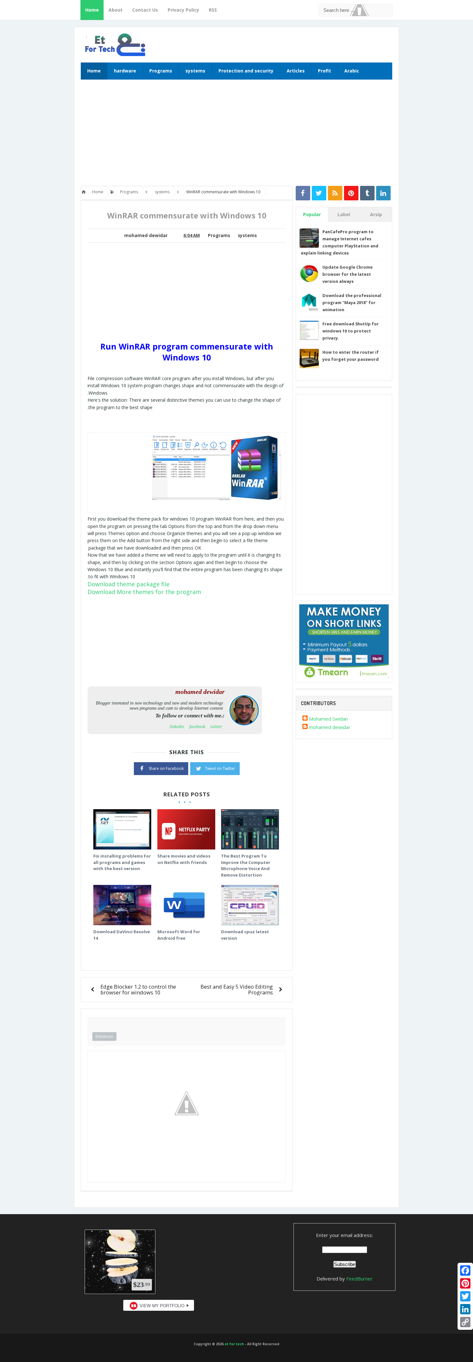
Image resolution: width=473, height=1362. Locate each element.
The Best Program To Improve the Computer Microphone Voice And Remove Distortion (245, 865)
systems (195, 71)
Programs (160, 71)
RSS (213, 10)
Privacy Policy (183, 10)
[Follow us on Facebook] (303, 193)
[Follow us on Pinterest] (351, 193)
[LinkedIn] (465, 1309)
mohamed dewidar (329, 727)
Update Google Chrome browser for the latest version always (347, 274)
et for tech (234, 1344)
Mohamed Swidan (328, 718)
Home (92, 10)
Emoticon (104, 1036)
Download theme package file (129, 584)
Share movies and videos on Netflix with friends (183, 859)
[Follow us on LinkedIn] (383, 193)
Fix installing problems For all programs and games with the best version (122, 862)
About (115, 10)
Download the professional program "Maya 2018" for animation (351, 302)
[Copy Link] (465, 1322)
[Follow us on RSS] (335, 193)
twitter (216, 726)
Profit (324, 71)
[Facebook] (465, 1270)
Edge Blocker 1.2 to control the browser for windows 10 (138, 989)
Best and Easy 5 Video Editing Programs (236, 989)
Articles (296, 71)
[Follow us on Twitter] (319, 193)
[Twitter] (465, 1296)
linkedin (177, 726)
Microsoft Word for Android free (178, 935)
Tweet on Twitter (220, 768)
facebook (197, 726)
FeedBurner (359, 1278)
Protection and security (246, 71)
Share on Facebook (166, 768)
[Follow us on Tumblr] (367, 193)
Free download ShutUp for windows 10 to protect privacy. (350, 331)
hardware (125, 71)
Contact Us (145, 10)
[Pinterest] (465, 1283)
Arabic (351, 71)
